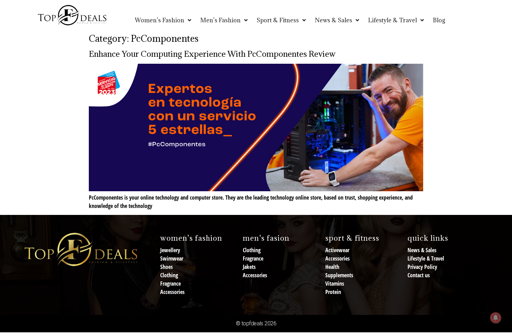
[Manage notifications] (495, 317)
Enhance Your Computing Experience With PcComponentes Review (212, 53)
